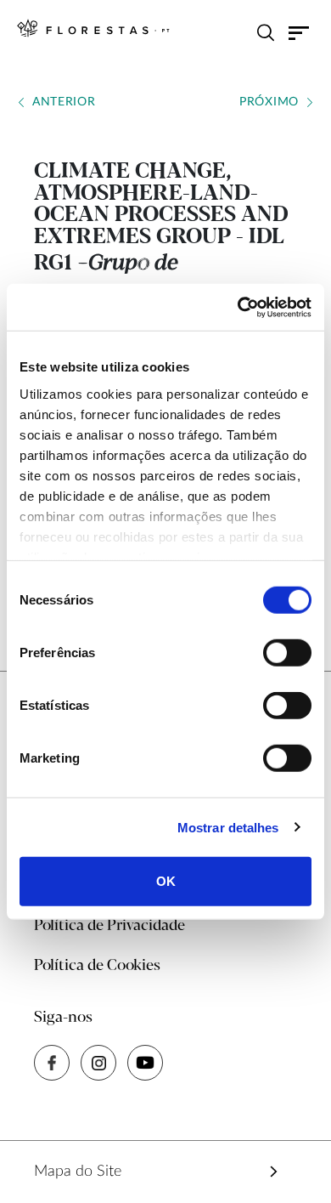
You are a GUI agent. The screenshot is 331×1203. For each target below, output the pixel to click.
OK (166, 881)
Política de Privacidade (109, 925)
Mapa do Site (77, 1171)
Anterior (64, 102)
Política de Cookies (97, 965)
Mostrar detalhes (228, 827)
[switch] (287, 653)
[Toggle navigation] (299, 32)
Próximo (269, 102)
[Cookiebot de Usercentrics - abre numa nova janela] (238, 307)
